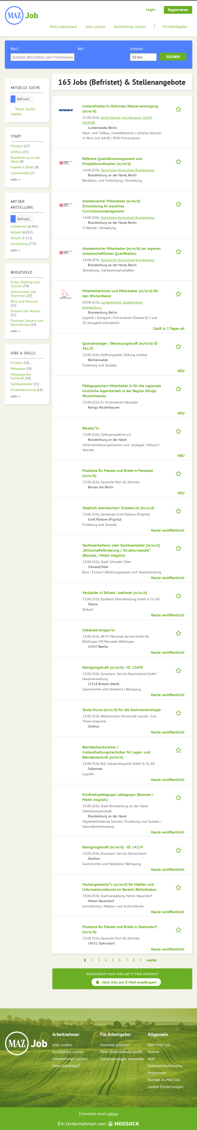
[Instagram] (17, 1066)
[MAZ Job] (22, 15)
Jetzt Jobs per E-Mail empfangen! (129, 982)
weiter (152, 960)
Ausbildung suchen (130, 26)
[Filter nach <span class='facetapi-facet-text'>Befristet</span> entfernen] (13, 99)
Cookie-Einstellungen (165, 1086)
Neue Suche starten (23, 111)
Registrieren (178, 9)
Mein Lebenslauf (63, 26)
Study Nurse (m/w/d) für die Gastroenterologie (121, 709)
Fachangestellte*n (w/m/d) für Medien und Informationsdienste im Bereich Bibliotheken (119, 887)
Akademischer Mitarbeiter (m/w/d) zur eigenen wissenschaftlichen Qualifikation (121, 251)
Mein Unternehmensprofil (121, 1051)
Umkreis (136, 48)
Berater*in (90, 428)
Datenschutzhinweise (165, 1065)
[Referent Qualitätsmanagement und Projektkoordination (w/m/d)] (66, 162)
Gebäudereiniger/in (98, 630)
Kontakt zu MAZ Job (164, 1079)
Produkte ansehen (115, 1044)
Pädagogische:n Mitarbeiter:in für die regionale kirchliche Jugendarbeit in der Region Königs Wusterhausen (121, 390)
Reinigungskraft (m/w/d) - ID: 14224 (112, 847)
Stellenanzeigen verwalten (122, 1058)
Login (150, 9)
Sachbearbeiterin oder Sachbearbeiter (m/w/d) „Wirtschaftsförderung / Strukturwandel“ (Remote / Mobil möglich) (121, 550)
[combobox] (42, 57)
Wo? (81, 48)
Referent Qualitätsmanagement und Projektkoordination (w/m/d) (112, 161)
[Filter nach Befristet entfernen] (13, 219)
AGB (151, 1058)
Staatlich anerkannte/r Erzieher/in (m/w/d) (118, 507)
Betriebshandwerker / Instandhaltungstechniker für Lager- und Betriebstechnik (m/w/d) (116, 752)
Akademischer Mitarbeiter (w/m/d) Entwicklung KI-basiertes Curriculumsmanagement (111, 205)
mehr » (16, 179)
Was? (15, 48)
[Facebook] (9, 1066)
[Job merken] (180, 108)
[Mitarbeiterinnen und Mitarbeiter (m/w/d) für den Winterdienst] (66, 294)
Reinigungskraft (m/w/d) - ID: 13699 (112, 667)
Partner (153, 1051)
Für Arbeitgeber (174, 26)
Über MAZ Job (159, 1044)
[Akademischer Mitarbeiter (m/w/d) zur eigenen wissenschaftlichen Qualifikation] (66, 252)
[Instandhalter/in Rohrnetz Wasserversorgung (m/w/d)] (66, 109)
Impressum (157, 1072)
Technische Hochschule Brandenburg (127, 170)
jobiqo (113, 1113)
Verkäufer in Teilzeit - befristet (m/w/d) (114, 592)
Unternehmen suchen (69, 1058)
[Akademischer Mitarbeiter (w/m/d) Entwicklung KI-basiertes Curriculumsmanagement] (66, 204)
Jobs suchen (95, 26)
